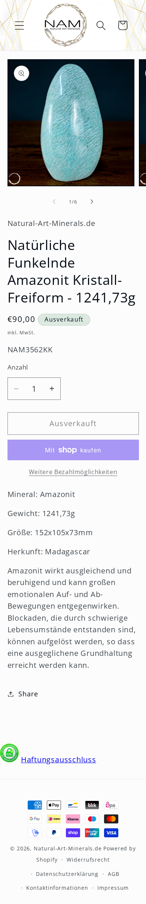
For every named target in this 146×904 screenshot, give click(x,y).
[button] (19, 25)
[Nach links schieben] (54, 201)
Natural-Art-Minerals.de (68, 848)
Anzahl (17, 367)
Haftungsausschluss (58, 759)
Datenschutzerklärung (67, 873)
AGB (113, 873)
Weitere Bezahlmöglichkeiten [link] (73, 472)
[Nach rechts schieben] (92, 201)
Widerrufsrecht (88, 859)
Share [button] (28, 693)
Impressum (113, 887)
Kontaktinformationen (57, 887)
